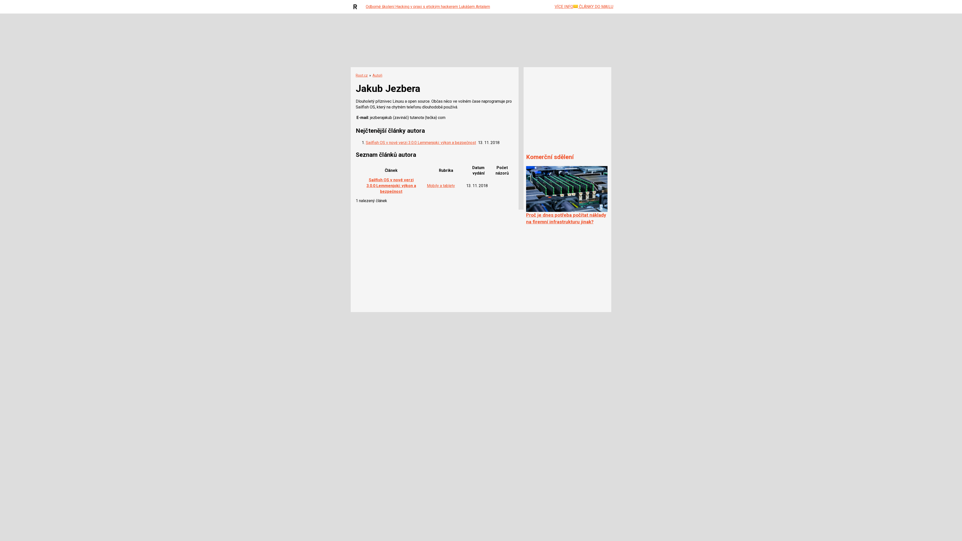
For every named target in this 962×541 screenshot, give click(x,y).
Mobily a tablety (441, 185)
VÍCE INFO (564, 6)
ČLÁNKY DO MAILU (595, 6)
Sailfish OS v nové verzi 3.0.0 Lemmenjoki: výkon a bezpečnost (421, 142)
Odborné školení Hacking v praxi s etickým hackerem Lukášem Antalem (428, 6)
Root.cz (362, 75)
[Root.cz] (356, 6)
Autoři (377, 75)
